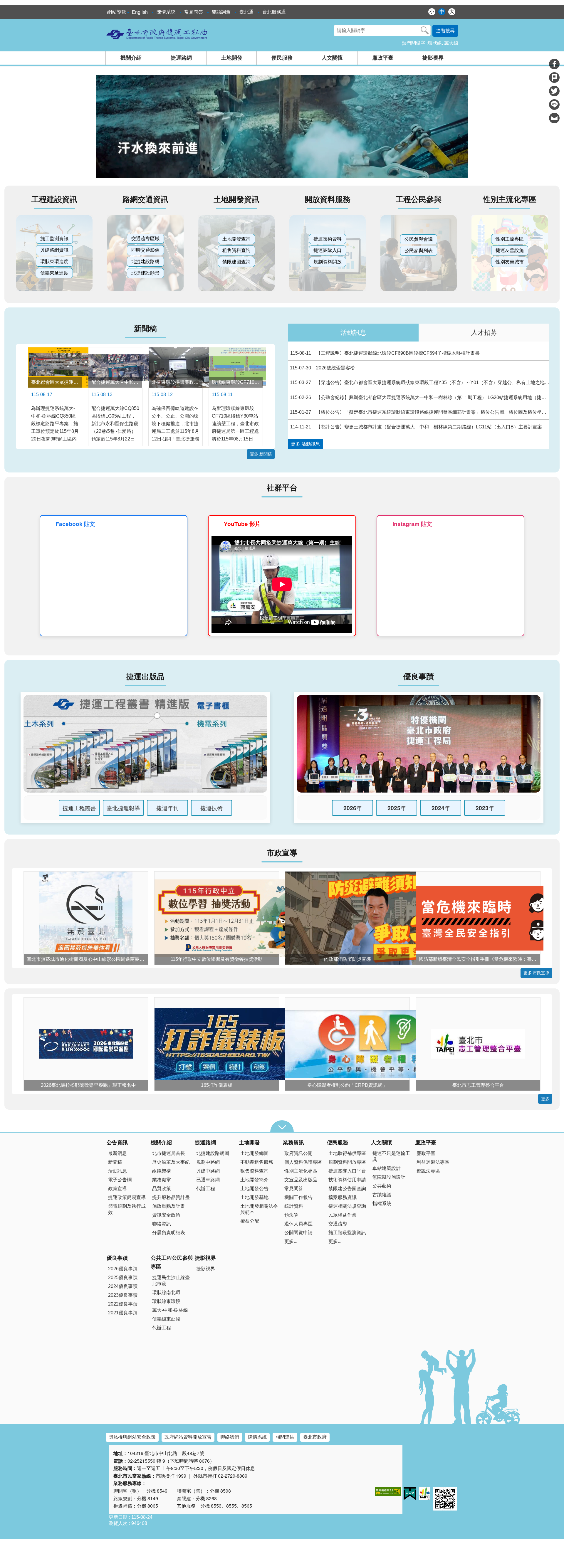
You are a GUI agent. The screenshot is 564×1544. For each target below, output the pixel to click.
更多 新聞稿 (261, 454)
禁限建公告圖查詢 (347, 1188)
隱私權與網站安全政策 (132, 1436)
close (282, 1126)
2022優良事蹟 (122, 1303)
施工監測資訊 (54, 238)
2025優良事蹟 (122, 1277)
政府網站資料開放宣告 (188, 1436)
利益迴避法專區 (433, 1162)
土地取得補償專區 (347, 1153)
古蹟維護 (381, 1194)
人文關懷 (332, 58)
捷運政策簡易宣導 (127, 1197)
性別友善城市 (510, 261)
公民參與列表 (418, 250)
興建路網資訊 (54, 250)
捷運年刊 (167, 808)
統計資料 (293, 1206)
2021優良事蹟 (122, 1312)
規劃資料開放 (327, 261)
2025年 (396, 808)
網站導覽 (116, 11)
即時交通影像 (145, 250)
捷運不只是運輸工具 (391, 1156)
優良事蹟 (117, 1258)
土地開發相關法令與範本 (259, 1209)
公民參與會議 (418, 239)
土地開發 (231, 58)
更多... (290, 1241)
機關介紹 (131, 58)
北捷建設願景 (145, 272)
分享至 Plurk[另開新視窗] (554, 77)
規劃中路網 (208, 1162)
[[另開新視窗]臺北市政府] (424, 1493)
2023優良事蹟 (122, 1295)
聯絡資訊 (161, 1223)
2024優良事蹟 (122, 1286)
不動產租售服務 (256, 1162)
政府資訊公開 (298, 1153)
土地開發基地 (254, 1197)
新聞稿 (115, 1162)
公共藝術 (381, 1185)
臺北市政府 (315, 1436)
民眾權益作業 (342, 1214)
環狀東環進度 (54, 261)
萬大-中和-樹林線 (170, 1310)
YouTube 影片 (242, 524)
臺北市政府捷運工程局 (157, 34)
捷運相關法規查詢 (347, 1206)
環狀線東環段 (166, 1301)
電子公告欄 (120, 1179)
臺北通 (246, 11)
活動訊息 (353, 332)
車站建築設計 (386, 1168)
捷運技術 (211, 808)
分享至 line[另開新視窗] (554, 104)
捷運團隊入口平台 (347, 1170)
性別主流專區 (510, 238)
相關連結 (285, 1436)
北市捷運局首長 (168, 1153)
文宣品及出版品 (300, 1179)
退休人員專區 (298, 1223)
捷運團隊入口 (327, 250)
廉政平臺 (382, 58)
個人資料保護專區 (303, 1162)
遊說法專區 (428, 1170)
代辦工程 (205, 1188)
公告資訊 (117, 1143)
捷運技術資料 (327, 238)
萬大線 (451, 43)
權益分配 (249, 1221)
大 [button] (451, 11)
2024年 (441, 808)
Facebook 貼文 (75, 524)
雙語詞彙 (221, 11)
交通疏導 (337, 1223)
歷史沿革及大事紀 (171, 1162)
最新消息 (117, 1153)
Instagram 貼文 (412, 524)
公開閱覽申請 (298, 1232)
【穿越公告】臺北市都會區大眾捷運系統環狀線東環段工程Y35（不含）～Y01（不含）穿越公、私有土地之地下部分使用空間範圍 (419, 382)
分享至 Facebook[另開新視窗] (554, 64)
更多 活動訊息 (305, 443)
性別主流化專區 (300, 1170)
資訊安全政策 (166, 1214)
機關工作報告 (298, 1197)
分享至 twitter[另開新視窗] (554, 91)
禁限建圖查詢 (236, 261)
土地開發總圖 (254, 1153)
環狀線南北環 (166, 1292)
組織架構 (161, 1170)
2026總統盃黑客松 (322, 367)
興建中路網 (208, 1170)
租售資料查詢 (236, 250)
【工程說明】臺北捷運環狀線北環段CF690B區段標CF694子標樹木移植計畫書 (385, 353)
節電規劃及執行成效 (127, 1209)
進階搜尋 (445, 30)
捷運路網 (181, 58)
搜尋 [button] (424, 31)
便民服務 (282, 58)
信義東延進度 (54, 272)
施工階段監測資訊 (347, 1232)
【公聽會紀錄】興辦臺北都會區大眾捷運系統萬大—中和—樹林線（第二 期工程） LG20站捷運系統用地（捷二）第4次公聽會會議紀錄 (419, 397)
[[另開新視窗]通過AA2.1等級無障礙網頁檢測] (388, 1491)
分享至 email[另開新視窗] (554, 118)
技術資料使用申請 (347, 1179)
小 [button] (431, 11)
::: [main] (6, 72)
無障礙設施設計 (388, 1177)
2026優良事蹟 (122, 1268)
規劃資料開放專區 (347, 1162)
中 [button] (441, 11)
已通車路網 (208, 1179)
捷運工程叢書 (79, 808)
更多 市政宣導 (536, 973)
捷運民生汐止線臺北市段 (171, 1280)
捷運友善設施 (510, 250)
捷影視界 (433, 58)
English (140, 12)
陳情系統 (166, 11)
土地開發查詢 (236, 238)
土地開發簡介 (254, 1179)
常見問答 (193, 11)
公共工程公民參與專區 (172, 1262)
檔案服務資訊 (342, 1197)
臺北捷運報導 (123, 808)
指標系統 (381, 1203)
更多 (545, 1098)
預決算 (291, 1214)
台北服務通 (274, 11)
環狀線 (435, 43)
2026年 (352, 808)
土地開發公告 (254, 1188)
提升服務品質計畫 (171, 1197)
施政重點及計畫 (168, 1206)
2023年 (485, 808)
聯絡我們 (229, 1436)
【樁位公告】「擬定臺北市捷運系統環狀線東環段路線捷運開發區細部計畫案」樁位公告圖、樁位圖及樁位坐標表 (419, 412)
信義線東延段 (166, 1318)
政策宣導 (117, 1188)
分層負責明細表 (168, 1232)
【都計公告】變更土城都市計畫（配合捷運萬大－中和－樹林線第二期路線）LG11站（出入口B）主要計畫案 (416, 426)
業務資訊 (293, 1143)
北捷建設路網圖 (212, 1153)
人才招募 (484, 332)
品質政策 (161, 1188)
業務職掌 (161, 1179)
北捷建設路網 (145, 261)
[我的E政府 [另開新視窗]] (410, 1494)
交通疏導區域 (145, 238)
